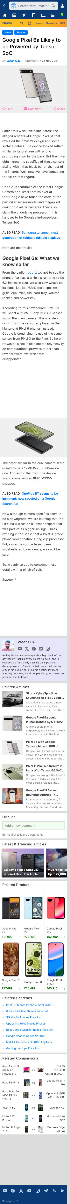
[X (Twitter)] (21, 1191)
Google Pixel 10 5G (54, 982)
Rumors (21, 32)
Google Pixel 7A (31, 930)
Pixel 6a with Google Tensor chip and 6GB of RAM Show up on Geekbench (42, 744)
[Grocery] (62, 15)
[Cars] (52, 15)
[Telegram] (46, 1191)
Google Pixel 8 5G (10, 982)
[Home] (5, 15)
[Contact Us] (5, 1191)
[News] (14, 15)
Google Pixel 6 (33, 982)
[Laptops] (43, 15)
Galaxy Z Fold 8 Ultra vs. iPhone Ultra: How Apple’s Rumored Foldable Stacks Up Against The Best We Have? (22, 872)
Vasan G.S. (26, 642)
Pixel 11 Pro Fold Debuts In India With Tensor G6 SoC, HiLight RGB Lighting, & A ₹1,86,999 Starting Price (44, 768)
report (31, 272)
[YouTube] (29, 1191)
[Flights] (24, 15)
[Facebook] (13, 1191)
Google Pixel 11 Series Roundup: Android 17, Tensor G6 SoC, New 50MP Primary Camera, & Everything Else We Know (45, 792)
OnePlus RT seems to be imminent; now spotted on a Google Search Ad (30, 498)
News (39, 23)
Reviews (51, 23)
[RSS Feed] (54, 1191)
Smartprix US (10, 1201)
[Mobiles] (33, 15)
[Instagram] (38, 1191)
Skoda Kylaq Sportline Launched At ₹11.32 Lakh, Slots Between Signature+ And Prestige (44, 695)
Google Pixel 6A (9, 930)
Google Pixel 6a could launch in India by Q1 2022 (44, 720)
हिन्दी (62, 23)
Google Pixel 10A (54, 930)
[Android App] (62, 1191)
